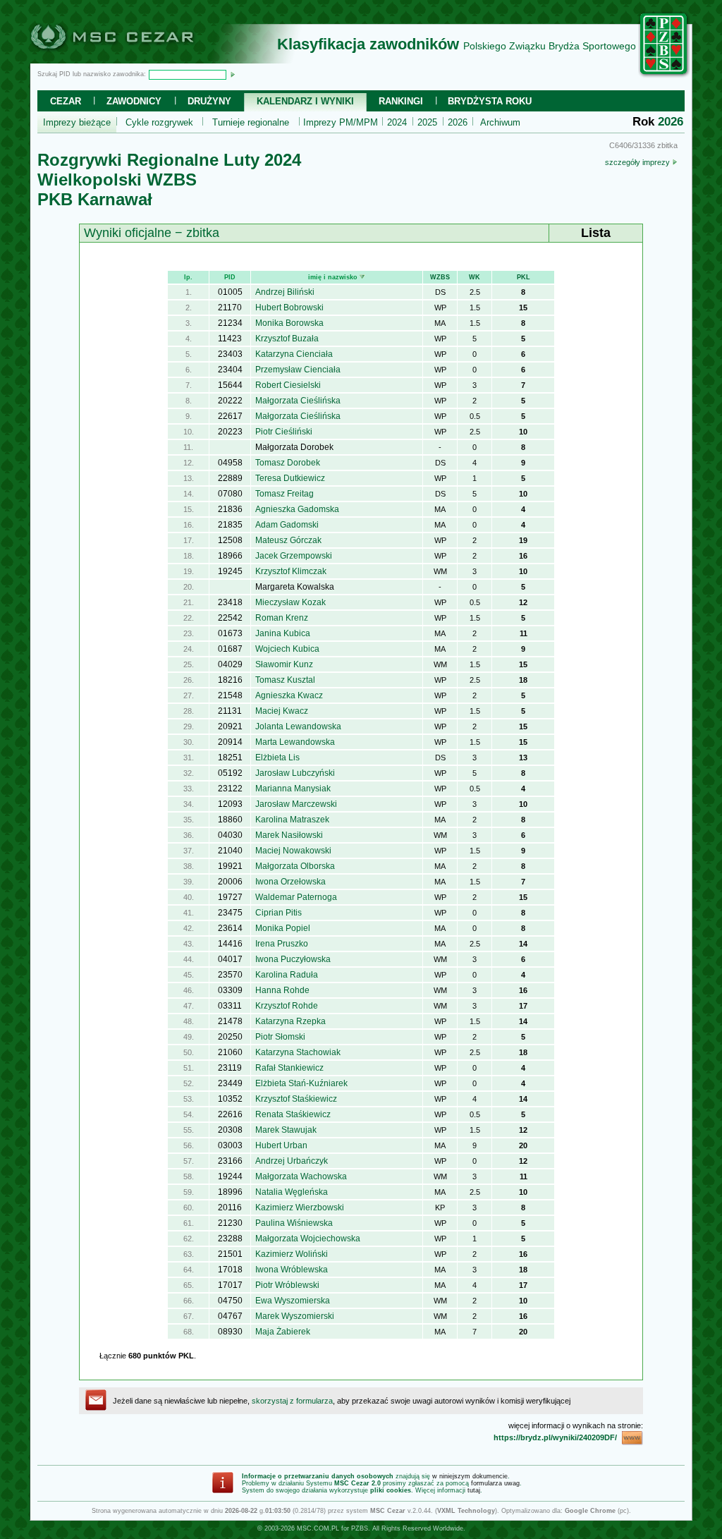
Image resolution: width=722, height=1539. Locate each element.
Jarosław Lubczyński (295, 773)
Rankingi (401, 101)
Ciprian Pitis (278, 913)
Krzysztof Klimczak (290, 571)
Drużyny (209, 101)
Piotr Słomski (280, 1037)
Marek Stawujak (286, 1130)
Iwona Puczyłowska (293, 959)
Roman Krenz (281, 618)
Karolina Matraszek (292, 820)
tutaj (473, 1490)
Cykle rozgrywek (159, 122)
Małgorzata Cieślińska (298, 401)
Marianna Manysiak (293, 788)
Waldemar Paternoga (296, 897)
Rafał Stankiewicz (289, 1068)
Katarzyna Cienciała (294, 354)
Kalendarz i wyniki (305, 101)
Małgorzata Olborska (295, 866)
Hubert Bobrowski (289, 307)
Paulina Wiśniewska (294, 1223)
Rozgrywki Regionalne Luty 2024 (169, 159)
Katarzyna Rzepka (290, 1021)
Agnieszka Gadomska (297, 509)
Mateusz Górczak (288, 540)
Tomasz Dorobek (287, 463)
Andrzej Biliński (284, 292)
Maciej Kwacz (281, 711)
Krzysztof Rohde (286, 1006)
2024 (397, 122)
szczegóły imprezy (638, 162)
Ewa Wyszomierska (292, 1301)
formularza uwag (495, 1483)
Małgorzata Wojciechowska (307, 1238)
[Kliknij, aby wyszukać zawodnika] (232, 74)
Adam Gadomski (287, 525)
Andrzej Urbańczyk (291, 1161)
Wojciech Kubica (287, 649)
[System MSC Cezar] (135, 59)
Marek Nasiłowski (289, 835)
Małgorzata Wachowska (301, 1176)
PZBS (359, 1528)
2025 (427, 122)
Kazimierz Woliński (291, 1254)
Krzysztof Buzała (287, 338)
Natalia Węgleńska (291, 1192)
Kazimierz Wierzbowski (299, 1207)
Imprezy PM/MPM (340, 122)
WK (474, 277)
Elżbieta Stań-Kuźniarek (301, 1083)
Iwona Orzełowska (290, 882)
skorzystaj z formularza (292, 1401)
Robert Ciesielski (288, 385)
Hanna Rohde (282, 990)
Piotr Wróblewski (287, 1285)
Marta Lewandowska (295, 742)
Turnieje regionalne (250, 122)
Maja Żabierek (282, 1332)
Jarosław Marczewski (296, 804)
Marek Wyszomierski (294, 1316)
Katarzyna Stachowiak (298, 1052)
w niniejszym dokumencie (470, 1476)
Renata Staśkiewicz (293, 1114)
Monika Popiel (282, 928)
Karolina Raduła (286, 975)
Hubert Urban (281, 1145)
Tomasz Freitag (284, 494)
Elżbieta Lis (277, 757)
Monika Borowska (289, 323)
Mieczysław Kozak (290, 602)
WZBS (440, 277)
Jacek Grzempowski (293, 556)
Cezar (65, 101)
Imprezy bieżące (77, 122)
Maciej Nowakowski (293, 851)
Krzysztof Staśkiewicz (296, 1099)
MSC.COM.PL (318, 1528)
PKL (523, 277)
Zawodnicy (133, 101)
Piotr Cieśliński (283, 432)
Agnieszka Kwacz (289, 695)
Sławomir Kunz (284, 664)
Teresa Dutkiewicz (290, 478)
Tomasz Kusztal (285, 680)
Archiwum (500, 122)
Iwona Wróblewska (291, 1270)
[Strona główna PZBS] (664, 75)
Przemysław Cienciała (298, 370)
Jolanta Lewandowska (298, 726)
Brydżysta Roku (490, 101)
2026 (457, 122)
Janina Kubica (282, 633)
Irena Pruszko (281, 944)
